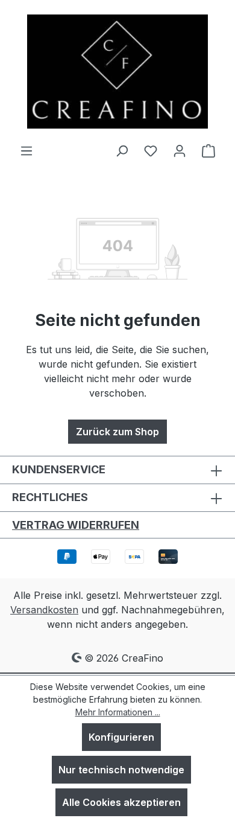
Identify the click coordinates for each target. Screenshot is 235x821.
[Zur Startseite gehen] (117, 71)
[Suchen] (121, 150)
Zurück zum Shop (117, 432)
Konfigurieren (121, 737)
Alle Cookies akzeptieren (121, 802)
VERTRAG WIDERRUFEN (75, 525)
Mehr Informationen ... (117, 712)
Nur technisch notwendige (121, 770)
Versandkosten (44, 610)
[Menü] (26, 150)
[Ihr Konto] (179, 150)
